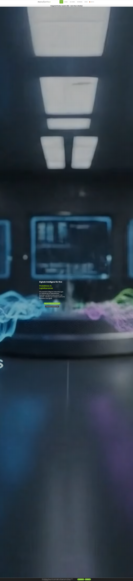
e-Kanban (65, 1)
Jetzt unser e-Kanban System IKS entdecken (52, 303)
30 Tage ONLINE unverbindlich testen (52, 306)
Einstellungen (46, 579)
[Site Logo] (44, 2)
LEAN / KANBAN (72, 1)
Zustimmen (81, 579)
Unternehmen (79, 1)
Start (61, 1)
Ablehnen (87, 579)
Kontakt (86, 1)
